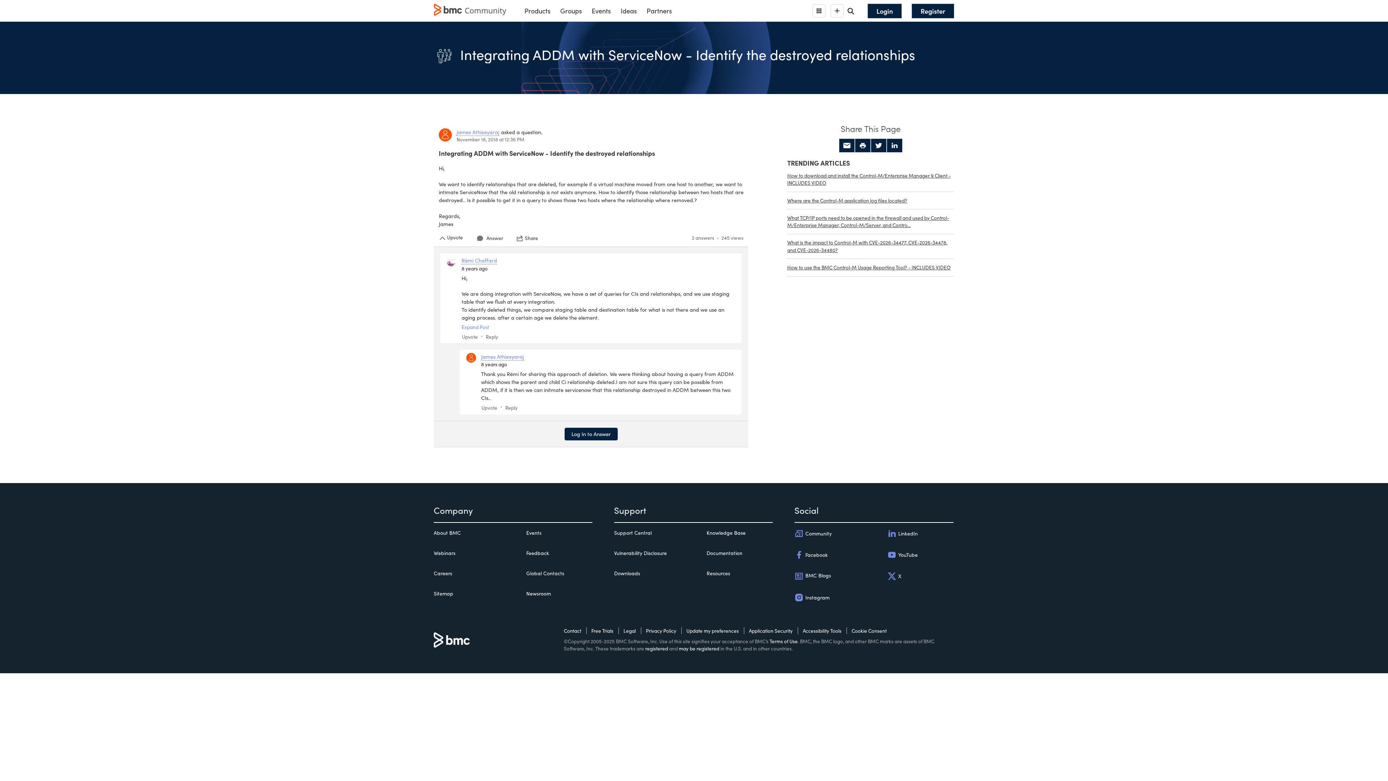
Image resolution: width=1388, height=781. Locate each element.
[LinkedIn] (894, 146)
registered (656, 648)
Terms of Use (784, 641)
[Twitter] (878, 146)
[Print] (862, 146)
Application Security (771, 630)
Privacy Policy (661, 630)
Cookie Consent (869, 630)
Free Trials (602, 630)
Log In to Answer (591, 434)
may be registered (699, 648)
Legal (630, 630)
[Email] (846, 146)
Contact (572, 630)
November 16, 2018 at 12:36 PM (490, 139)
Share (531, 238)
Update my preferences (712, 630)
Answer (495, 238)
